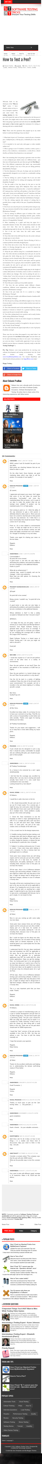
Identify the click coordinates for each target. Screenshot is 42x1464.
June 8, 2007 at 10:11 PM (24, 655)
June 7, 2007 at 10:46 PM (27, 554)
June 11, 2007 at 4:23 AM (27, 763)
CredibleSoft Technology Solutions (21, 1448)
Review (6, 1418)
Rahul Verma (14, 792)
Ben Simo (13, 655)
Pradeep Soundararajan (19, 587)
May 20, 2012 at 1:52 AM (27, 1136)
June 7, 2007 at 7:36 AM (24, 461)
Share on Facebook (13, 368)
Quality (5, 67)
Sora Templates (17, 1450)
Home (22, 1224)
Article (25, 66)
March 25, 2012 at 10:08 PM (28, 1124)
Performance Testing (20, 1414)
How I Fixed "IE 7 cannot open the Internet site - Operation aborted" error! (24, 1387)
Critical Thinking (9, 1406)
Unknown (13, 461)
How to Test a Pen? (18, 1376)
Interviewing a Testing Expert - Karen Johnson (21, 1323)
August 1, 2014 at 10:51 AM (28, 1170)
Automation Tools (9, 1401)
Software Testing (12, 67)
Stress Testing (23, 1422)
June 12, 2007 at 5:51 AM (28, 1005)
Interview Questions (10, 1410)
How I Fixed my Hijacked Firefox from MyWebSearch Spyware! (23, 1368)
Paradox (6, 1414)
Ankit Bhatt (14, 1153)
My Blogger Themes (30, 1450)
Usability (34, 67)
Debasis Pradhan (16, 486)
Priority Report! (8, 1348)
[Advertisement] (21, 30)
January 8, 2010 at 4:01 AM (28, 1082)
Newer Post (5, 1224)
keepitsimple (14, 1136)
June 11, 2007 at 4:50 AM (28, 792)
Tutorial (29, 67)
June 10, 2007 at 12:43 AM (25, 746)
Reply (11, 480)
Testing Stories (9, 1426)
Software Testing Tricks (28, 1214)
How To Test (36, 66)
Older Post (37, 1224)
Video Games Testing (11, 1430)
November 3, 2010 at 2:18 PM (28, 1113)
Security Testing (17, 1418)
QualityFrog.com (15, 695)
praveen (13, 746)
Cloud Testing (23, 1401)
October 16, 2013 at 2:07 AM (28, 1153)
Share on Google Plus (14, 374)
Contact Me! (18, 1219)
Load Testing (25, 1410)
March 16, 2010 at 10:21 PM (31, 1100)
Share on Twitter (31, 368)
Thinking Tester (22, 67)
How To (30, 66)
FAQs (20, 1406)
